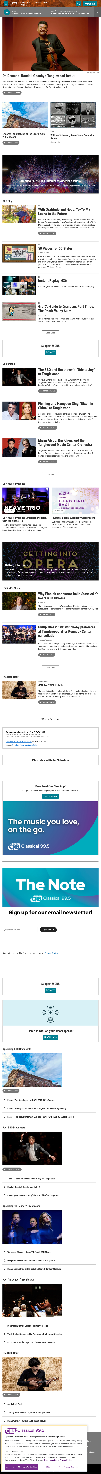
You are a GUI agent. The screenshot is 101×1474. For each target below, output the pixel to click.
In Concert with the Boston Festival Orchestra (27, 1326)
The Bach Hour (10, 676)
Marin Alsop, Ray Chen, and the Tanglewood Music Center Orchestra (65, 442)
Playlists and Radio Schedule (50, 760)
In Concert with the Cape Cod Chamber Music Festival (31, 1342)
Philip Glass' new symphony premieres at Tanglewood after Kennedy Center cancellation (66, 631)
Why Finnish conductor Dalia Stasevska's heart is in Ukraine (68, 596)
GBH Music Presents (13, 483)
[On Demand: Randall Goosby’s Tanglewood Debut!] (50, 44)
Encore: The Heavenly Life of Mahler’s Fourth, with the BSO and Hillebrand (40, 1117)
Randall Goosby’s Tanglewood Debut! (23, 1187)
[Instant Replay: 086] (19, 285)
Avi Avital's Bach (50, 685)
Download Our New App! (50, 786)
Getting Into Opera (16, 565)
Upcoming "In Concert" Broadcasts (21, 1206)
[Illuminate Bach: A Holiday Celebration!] (75, 501)
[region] (44, 1448)
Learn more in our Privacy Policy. (58, 1460)
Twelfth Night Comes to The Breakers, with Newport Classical (34, 1334)
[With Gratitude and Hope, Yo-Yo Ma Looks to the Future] (19, 214)
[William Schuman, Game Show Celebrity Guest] (73, 115)
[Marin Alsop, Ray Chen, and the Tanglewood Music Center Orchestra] (19, 447)
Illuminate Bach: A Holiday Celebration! (73, 517)
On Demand (8, 363)
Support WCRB (50, 346)
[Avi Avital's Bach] (19, 690)
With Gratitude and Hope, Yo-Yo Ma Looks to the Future (64, 211)
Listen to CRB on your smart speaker (50, 1031)
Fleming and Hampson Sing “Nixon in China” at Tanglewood (65, 405)
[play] (7, 12)
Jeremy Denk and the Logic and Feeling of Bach (28, 1412)
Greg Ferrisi (42, 315)
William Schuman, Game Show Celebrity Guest (72, 137)
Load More (50, 333)
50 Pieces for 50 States (55, 248)
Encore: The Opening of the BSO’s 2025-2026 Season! (24, 135)
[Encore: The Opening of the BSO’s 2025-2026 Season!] (25, 115)
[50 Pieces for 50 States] (19, 253)
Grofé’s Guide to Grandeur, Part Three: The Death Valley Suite (66, 308)
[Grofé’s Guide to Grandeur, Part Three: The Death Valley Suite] (19, 311)
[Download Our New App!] (50, 828)
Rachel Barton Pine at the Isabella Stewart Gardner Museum (34, 1269)
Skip (48, 1467)
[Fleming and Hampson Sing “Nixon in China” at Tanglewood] (19, 411)
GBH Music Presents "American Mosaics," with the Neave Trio (24, 519)
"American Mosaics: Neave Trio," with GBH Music (28, 1252)
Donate (91, 3)
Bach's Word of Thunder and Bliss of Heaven (26, 1421)
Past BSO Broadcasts (13, 1127)
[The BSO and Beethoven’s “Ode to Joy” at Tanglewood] (19, 377)
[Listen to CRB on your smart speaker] (50, 1013)
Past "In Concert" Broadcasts (18, 1279)
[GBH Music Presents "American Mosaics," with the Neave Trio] (25, 501)
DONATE (50, 352)
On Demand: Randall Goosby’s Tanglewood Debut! (39, 76)
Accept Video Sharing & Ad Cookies (21, 1467)
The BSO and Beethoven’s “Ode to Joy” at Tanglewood (66, 372)
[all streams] (97, 12)
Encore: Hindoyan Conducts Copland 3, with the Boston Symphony (36, 1108)
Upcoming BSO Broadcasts (16, 1049)
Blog (52, 131)
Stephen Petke (55, 142)
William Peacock (43, 253)
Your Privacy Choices (68, 1467)
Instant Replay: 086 (52, 280)
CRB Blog (7, 201)
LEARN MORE (50, 796)
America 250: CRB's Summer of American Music (50, 181)
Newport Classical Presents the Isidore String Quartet (31, 1260)
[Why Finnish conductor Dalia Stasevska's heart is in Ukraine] (19, 601)
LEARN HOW (50, 1037)
